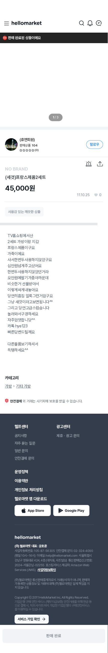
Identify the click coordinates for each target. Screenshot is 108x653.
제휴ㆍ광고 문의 (68, 435)
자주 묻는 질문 (25, 443)
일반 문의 (21, 451)
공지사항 (21, 435)
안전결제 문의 (24, 458)
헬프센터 (21, 426)
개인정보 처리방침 (29, 489)
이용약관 (21, 480)
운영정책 (21, 471)
